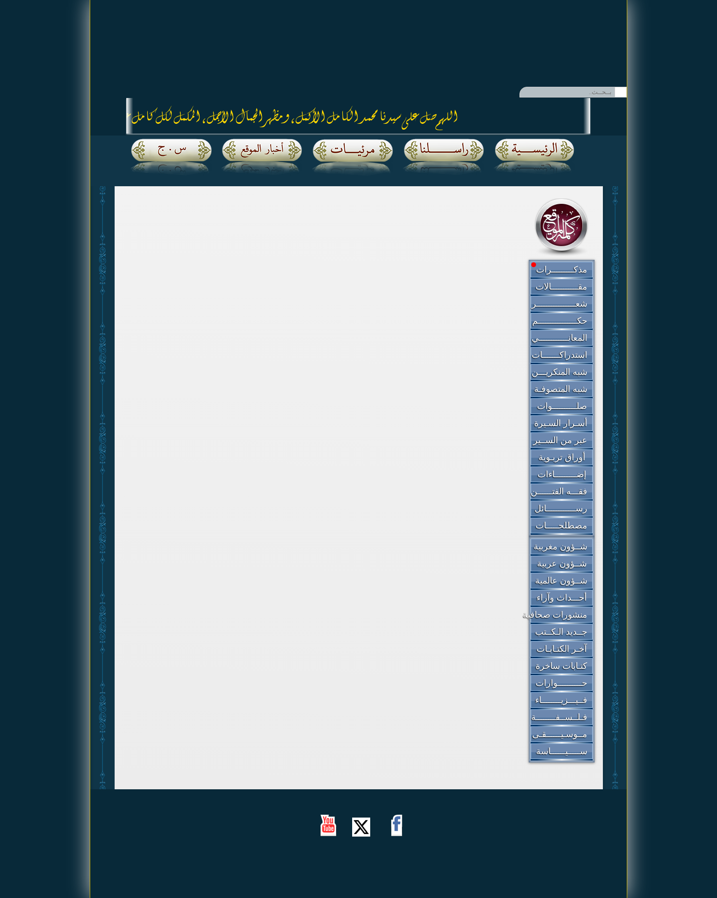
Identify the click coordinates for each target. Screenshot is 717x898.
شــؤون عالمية (561, 581)
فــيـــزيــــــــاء (561, 700)
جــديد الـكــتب (561, 632)
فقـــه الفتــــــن (559, 491)
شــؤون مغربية (560, 546)
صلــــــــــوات (562, 406)
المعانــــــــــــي (559, 338)
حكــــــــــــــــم (559, 321)
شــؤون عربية (562, 563)
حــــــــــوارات (561, 683)
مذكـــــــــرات (561, 269)
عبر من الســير (560, 440)
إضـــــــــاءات (562, 474)
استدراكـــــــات (559, 355)
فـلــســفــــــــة (559, 717)
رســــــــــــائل (561, 508)
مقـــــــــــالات (561, 287)
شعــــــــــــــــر (559, 304)
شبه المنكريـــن (559, 372)
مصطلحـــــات (561, 525)
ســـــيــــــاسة (561, 751)
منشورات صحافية (555, 615)
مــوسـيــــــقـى (559, 734)
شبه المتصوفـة (560, 389)
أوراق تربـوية (561, 457)
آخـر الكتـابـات (562, 649)
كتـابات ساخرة (561, 666)
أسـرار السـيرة (560, 423)
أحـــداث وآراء (562, 598)
